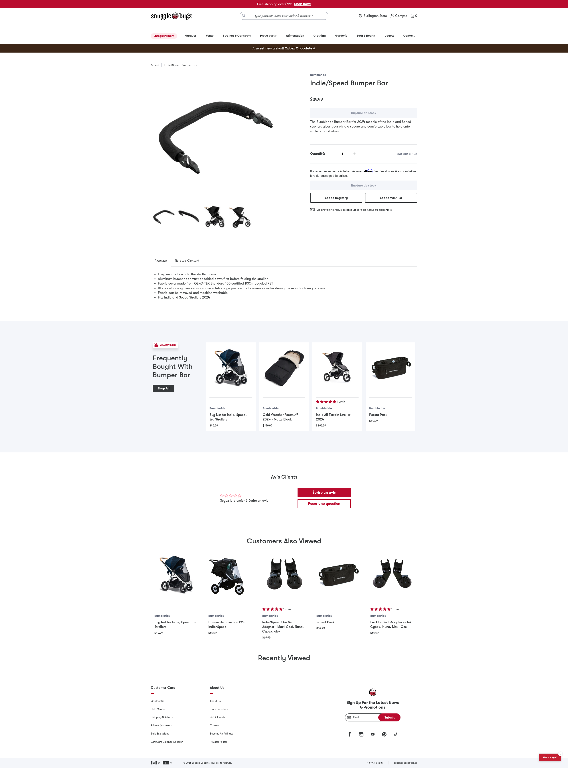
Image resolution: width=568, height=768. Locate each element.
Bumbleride (217, 408)
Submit (389, 717)
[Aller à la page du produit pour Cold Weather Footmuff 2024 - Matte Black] (284, 367)
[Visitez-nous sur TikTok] (396, 734)
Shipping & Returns (162, 717)
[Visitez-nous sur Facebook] (349, 734)
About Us (215, 701)
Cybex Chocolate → (300, 48)
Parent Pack (378, 415)
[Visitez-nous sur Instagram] (361, 734)
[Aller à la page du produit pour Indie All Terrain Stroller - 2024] (337, 367)
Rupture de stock (363, 113)
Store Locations (219, 709)
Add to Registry (336, 198)
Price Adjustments (161, 725)
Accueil (155, 65)
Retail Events (217, 717)
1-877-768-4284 (375, 763)
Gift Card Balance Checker (167, 741)
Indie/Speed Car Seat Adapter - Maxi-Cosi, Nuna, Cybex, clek (283, 626)
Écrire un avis (324, 493)
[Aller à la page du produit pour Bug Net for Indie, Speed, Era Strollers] (230, 367)
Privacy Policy (218, 741)
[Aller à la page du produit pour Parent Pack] (390, 367)
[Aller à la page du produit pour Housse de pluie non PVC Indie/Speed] (230, 574)
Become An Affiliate (221, 733)
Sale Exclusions (160, 733)
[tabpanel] (284, 286)
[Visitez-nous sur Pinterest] (384, 734)
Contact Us (157, 701)
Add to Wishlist (391, 198)
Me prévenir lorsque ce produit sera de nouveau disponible (354, 209)
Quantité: (317, 154)
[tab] (161, 261)
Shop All (164, 388)
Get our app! (549, 757)
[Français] (168, 762)
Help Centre (158, 709)
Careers (214, 725)
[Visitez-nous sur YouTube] (373, 734)
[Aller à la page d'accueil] (171, 16)
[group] (215, 136)
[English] (156, 762)
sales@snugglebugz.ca (405, 763)
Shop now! (302, 4)
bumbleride (318, 75)
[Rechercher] (244, 16)
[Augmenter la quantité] (354, 153)
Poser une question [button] (324, 504)
